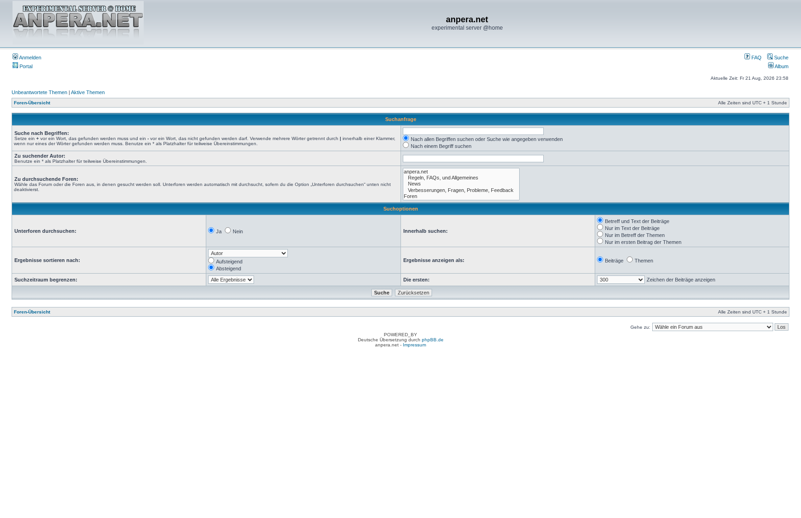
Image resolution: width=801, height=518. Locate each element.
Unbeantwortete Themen (39, 92)
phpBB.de (433, 339)
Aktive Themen (88, 92)
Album (781, 66)
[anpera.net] (461, 172)
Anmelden (29, 57)
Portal (25, 66)
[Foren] (461, 196)
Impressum (414, 344)
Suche (780, 57)
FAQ (756, 57)
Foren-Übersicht (32, 102)
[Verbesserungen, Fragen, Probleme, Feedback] (461, 190)
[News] (461, 184)
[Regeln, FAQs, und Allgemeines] (461, 178)
